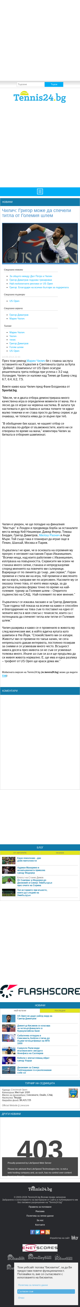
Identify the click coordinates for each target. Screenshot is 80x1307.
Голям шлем (16, 347)
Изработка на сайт (60, 1238)
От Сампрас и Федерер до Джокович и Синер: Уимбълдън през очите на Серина (34, 883)
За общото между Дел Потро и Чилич (30, 276)
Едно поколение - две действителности (29, 859)
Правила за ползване (40, 1207)
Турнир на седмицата (40, 1083)
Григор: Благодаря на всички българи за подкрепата (39, 287)
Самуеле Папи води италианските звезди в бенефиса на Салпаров (30, 1051)
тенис (12, 339)
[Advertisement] (40, 40)
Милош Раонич (49, 535)
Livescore (24, 1105)
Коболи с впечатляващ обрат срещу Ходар (33, 1059)
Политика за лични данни (40, 1216)
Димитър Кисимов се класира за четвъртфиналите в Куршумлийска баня (33, 1028)
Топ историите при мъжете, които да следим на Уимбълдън (32, 893)
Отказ (21, 1298)
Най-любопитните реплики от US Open (31, 283)
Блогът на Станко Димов (30, 877)
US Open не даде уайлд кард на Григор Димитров (34, 1017)
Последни (60, 1011)
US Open (14, 301)
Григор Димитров (18, 314)
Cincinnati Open (19, 1089)
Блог (40, 847)
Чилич (13, 336)
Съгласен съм (25, 1291)
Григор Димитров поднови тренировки (30, 280)
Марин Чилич (17, 318)
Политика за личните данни (33, 1285)
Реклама (40, 1211)
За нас (40, 1220)
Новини (7, 202)
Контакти (40, 1225)
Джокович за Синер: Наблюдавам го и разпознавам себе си (34, 1070)
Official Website (10, 1105)
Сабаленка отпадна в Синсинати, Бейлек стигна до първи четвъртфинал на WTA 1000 (33, 1039)
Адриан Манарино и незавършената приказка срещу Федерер (31, 870)
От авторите (20, 853)
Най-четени (20, 1011)
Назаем (60, 853)
